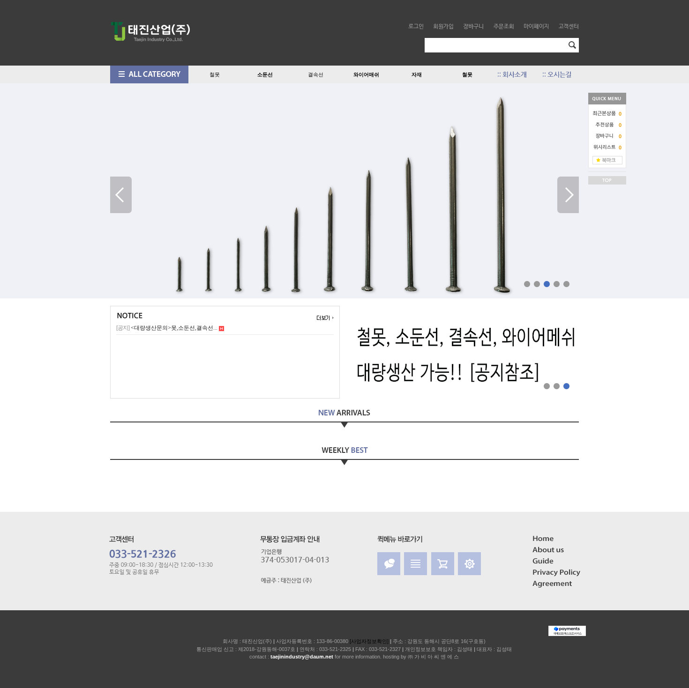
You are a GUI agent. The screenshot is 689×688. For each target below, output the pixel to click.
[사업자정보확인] (369, 641)
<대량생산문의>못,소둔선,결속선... (167, 328)
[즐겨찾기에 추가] (607, 160)
